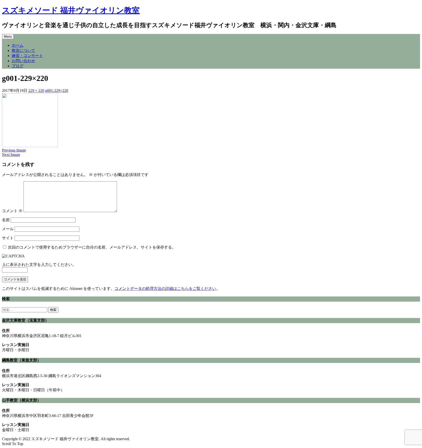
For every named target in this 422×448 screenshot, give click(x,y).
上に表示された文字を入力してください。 (39, 264)
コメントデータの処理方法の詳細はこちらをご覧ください (165, 288)
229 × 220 (36, 90)
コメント (12, 211)
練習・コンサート (27, 56)
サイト (8, 238)
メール (8, 229)
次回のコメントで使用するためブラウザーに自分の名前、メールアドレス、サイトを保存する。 (92, 247)
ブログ (17, 66)
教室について (23, 50)
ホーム (17, 45)
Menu (8, 36)
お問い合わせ (23, 61)
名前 (6, 220)
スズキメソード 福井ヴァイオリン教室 (71, 10)
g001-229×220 (56, 90)
